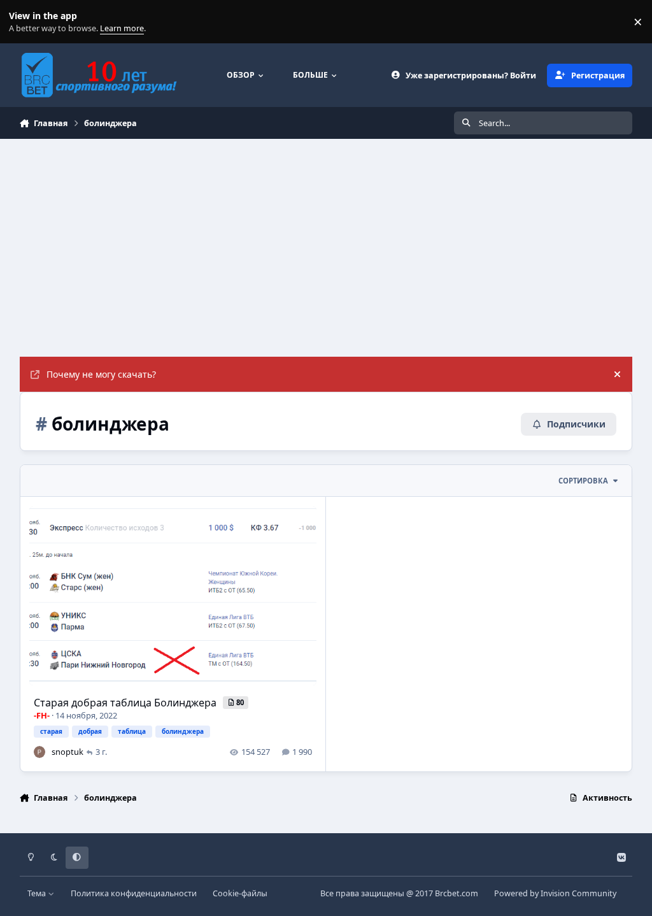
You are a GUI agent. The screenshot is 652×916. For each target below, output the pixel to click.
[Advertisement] (326, 234)
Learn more (24, 22)
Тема (37, 893)
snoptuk (67, 751)
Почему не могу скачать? (101, 374)
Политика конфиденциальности (134, 893)
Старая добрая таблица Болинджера (126, 703)
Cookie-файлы (240, 893)
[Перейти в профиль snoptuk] (39, 751)
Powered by (555, 893)
